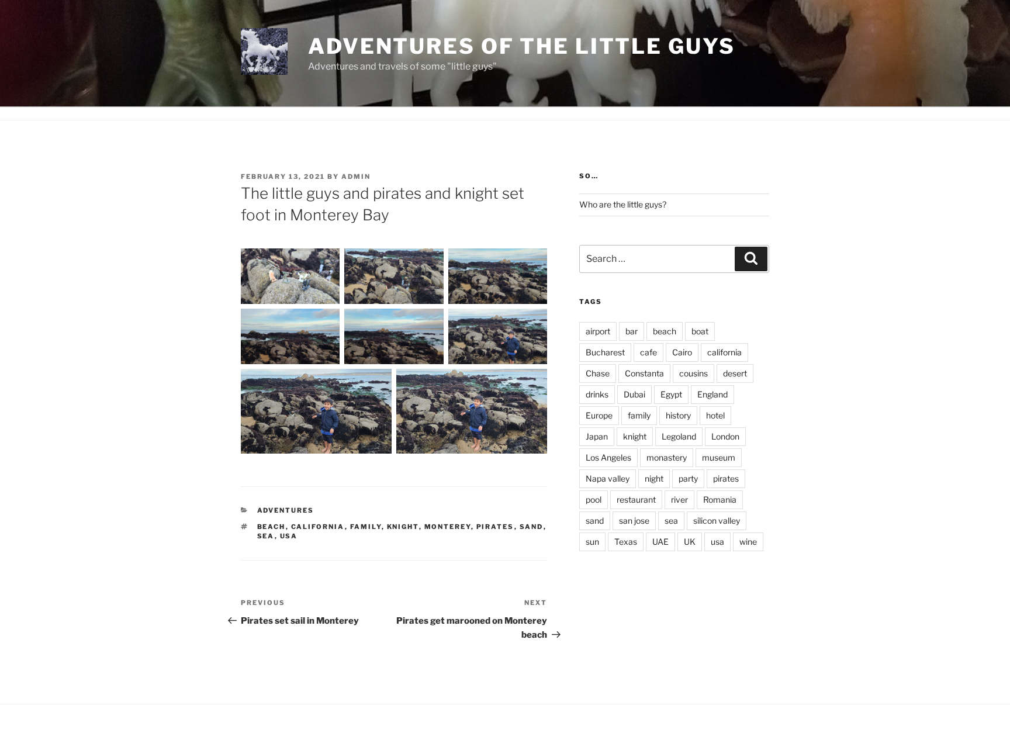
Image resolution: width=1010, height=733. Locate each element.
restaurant (636, 499)
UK (690, 542)
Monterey (447, 527)
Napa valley (607, 478)
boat (699, 331)
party (688, 478)
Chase (598, 373)
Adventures (285, 510)
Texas (625, 542)
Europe (599, 415)
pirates (495, 527)
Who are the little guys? (622, 204)
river (679, 499)
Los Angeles (608, 457)
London (725, 436)
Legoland (679, 436)
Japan (597, 436)
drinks (597, 394)
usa (289, 536)
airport (598, 331)
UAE (660, 542)
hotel (715, 415)
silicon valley (716, 520)
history (678, 415)
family (366, 527)
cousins (693, 373)
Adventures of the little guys (521, 46)
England (712, 394)
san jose (634, 520)
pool (593, 499)
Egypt (671, 394)
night (654, 478)
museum (718, 457)
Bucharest (605, 352)
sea (266, 536)
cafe (648, 352)
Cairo (682, 352)
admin (356, 176)
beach (271, 527)
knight (403, 527)
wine (748, 542)
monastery (666, 457)
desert (735, 373)
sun (592, 542)
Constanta (644, 373)
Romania (719, 499)
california (318, 527)
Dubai (634, 394)
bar (631, 331)
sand (532, 527)
